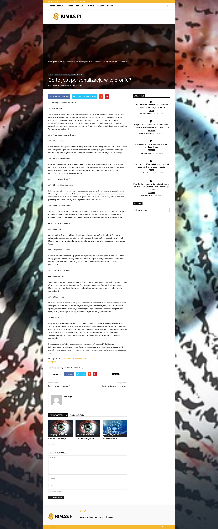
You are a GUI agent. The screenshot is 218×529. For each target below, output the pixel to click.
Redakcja (55, 85)
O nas (69, 1)
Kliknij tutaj (52, 362)
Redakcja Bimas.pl (146, 113)
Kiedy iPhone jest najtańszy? (59, 386)
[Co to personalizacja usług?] (88, 428)
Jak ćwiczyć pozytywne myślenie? (114, 386)
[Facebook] (168, 1)
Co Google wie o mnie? (110, 439)
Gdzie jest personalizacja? (57, 439)
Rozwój (110, 6)
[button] (167, 6)
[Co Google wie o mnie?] (115, 428)
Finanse (91, 6)
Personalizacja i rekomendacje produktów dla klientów (68, 75)
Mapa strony (166, 527)
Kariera (100, 6)
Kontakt (82, 1)
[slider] (55, 367)
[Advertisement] (109, 43)
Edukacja (80, 6)
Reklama (75, 1)
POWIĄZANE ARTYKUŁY (58, 415)
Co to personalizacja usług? (85, 439)
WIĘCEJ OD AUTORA (77, 415)
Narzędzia (151, 150)
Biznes (70, 6)
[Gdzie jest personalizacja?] (60, 428)
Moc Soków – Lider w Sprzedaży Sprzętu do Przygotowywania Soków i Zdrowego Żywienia (151, 187)
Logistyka (151, 130)
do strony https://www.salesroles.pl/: (74, 359)
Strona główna (57, 6)
